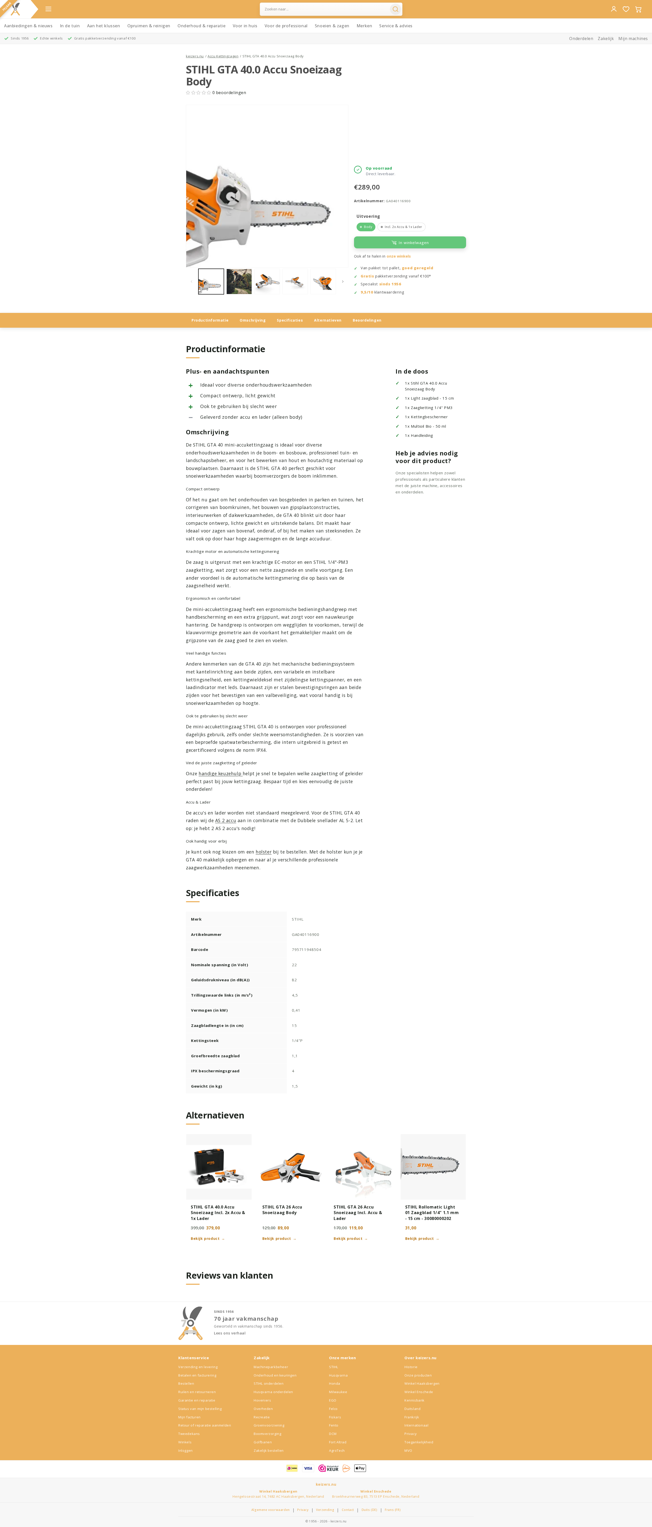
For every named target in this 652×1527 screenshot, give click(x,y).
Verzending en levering (198, 1367)
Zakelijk (606, 38)
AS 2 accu (225, 820)
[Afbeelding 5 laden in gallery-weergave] (323, 281)
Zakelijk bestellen (269, 1450)
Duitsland (412, 1408)
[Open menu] (48, 9)
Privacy (410, 1433)
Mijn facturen (189, 1417)
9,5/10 (367, 292)
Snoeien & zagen (332, 26)
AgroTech (337, 1450)
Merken (364, 26)
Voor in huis (245, 26)
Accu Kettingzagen (223, 56)
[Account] (613, 9)
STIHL (333, 1367)
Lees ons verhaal (230, 1333)
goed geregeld (417, 267)
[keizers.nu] (15, 9)
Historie (411, 1367)
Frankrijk (411, 1417)
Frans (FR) (393, 1510)
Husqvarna (338, 1375)
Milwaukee (338, 1392)
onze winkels (399, 256)
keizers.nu (195, 56)
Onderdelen (581, 38)
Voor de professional (286, 26)
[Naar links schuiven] (191, 281)
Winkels (185, 1442)
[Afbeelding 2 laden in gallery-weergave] (239, 281)
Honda (334, 1383)
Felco (333, 1408)
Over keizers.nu (420, 1357)
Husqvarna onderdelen (273, 1392)
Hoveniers (262, 1400)
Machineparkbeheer (271, 1367)
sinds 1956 (390, 284)
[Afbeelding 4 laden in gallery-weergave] (295, 281)
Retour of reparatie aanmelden (204, 1425)
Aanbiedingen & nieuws (28, 26)
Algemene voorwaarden (270, 1510)
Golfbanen (263, 1442)
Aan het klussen (103, 26)
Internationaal (416, 1425)
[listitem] (366, 227)
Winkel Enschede (418, 1392)
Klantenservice (193, 1357)
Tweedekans (189, 1433)
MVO (408, 1450)
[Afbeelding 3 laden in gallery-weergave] (267, 281)
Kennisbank (414, 1400)
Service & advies (396, 26)
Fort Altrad (338, 1442)
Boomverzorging (267, 1433)
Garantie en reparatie (196, 1400)
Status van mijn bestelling (200, 1408)
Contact (348, 1510)
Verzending (325, 1510)
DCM (333, 1433)
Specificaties (290, 320)
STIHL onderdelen (269, 1383)
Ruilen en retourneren (197, 1392)
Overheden (263, 1408)
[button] (199, 92)
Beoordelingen (367, 320)
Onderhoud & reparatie (202, 26)
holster (263, 852)
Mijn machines (633, 38)
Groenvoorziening (269, 1425)
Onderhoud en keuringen (275, 1375)
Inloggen (185, 1450)
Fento (333, 1425)
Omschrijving (253, 320)
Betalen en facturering (197, 1375)
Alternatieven (328, 320)
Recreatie (262, 1417)
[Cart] (638, 9)
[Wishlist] (626, 9)
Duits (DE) (369, 1510)
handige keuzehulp (221, 773)
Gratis (367, 276)
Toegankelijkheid (418, 1442)
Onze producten (418, 1375)
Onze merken (342, 1357)
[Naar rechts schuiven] (342, 281)
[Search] (395, 9)
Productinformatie (210, 320)
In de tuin (70, 26)
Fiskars (335, 1417)
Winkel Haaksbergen (422, 1383)
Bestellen (186, 1383)
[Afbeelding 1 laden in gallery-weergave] (211, 281)
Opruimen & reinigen (148, 26)
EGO (332, 1400)
